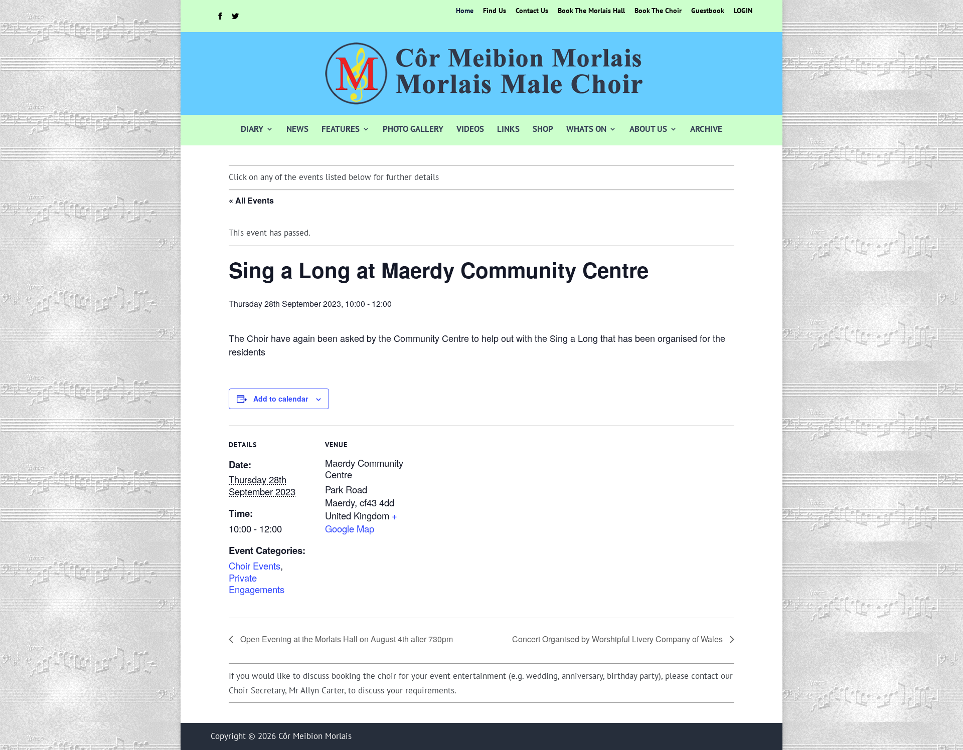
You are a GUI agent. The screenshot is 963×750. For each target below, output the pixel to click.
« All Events (251, 200)
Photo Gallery (413, 128)
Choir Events (254, 565)
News (297, 128)
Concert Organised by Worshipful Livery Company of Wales (618, 639)
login (743, 11)
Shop (543, 128)
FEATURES (341, 128)
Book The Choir (658, 11)
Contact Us (532, 11)
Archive (706, 128)
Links (508, 128)
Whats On (586, 128)
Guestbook (707, 11)
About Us (648, 128)
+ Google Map (361, 522)
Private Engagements (256, 583)
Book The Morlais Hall (591, 11)
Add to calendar (280, 399)
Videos (470, 128)
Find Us (494, 11)
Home (464, 11)
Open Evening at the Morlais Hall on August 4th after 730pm (345, 639)
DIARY (252, 128)
